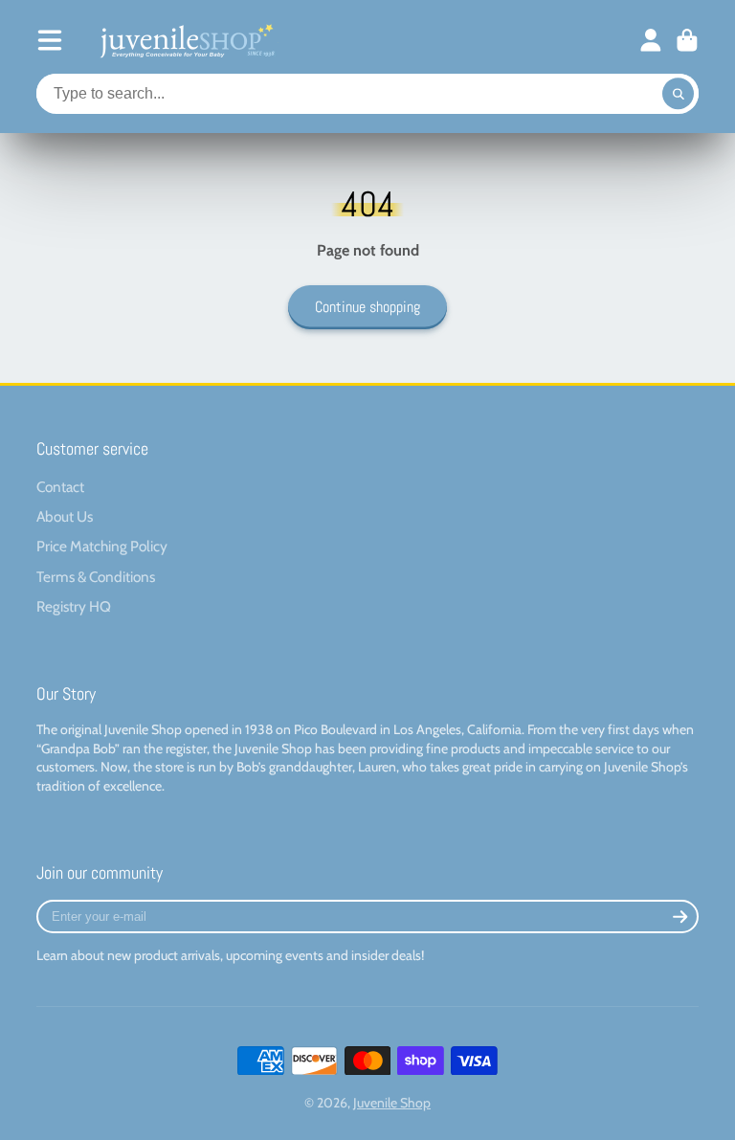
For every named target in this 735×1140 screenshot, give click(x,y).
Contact (60, 487)
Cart (687, 40)
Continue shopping (367, 307)
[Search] (678, 94)
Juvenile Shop (392, 1102)
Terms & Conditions (95, 577)
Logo (185, 40)
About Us (64, 516)
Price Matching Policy (101, 546)
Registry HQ (73, 606)
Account (650, 40)
